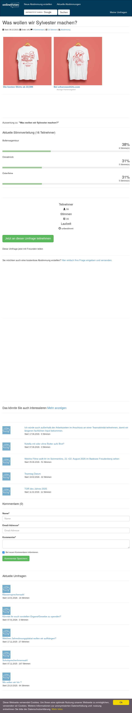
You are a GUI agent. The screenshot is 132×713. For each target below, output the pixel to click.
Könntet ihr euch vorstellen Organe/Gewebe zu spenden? (31, 616)
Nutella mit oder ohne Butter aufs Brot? (44, 443)
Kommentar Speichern (16, 558)
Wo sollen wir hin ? (12, 682)
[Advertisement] (28, 105)
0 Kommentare (38, 30)
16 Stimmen (52, 30)
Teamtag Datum (32, 473)
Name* (5, 513)
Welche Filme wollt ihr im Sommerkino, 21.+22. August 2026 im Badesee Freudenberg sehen (71, 458)
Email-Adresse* (10, 525)
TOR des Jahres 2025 (35, 488)
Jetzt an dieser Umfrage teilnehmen (28, 238)
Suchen (64, 12)
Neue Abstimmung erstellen (38, 4)
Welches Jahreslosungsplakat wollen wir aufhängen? (29, 638)
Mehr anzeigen (56, 408)
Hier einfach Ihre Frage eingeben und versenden (87, 260)
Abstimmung (65, 30)
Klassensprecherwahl (13, 594)
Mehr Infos (57, 709)
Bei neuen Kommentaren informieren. (22, 552)
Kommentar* (9, 537)
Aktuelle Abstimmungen (69, 4)
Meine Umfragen (118, 12)
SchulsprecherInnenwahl (15, 660)
